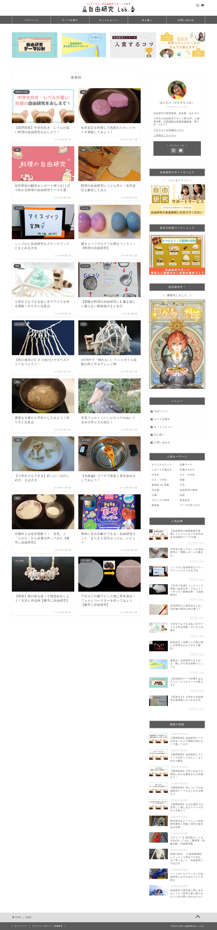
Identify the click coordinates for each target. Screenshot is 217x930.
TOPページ (31, 20)
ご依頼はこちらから (164, 135)
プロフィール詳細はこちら (168, 130)
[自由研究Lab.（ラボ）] (108, 13)
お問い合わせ (186, 20)
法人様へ (147, 20)
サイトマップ (21, 926)
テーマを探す (70, 20)
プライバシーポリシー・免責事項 (47, 926)
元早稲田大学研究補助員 (178, 121)
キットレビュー (108, 20)
